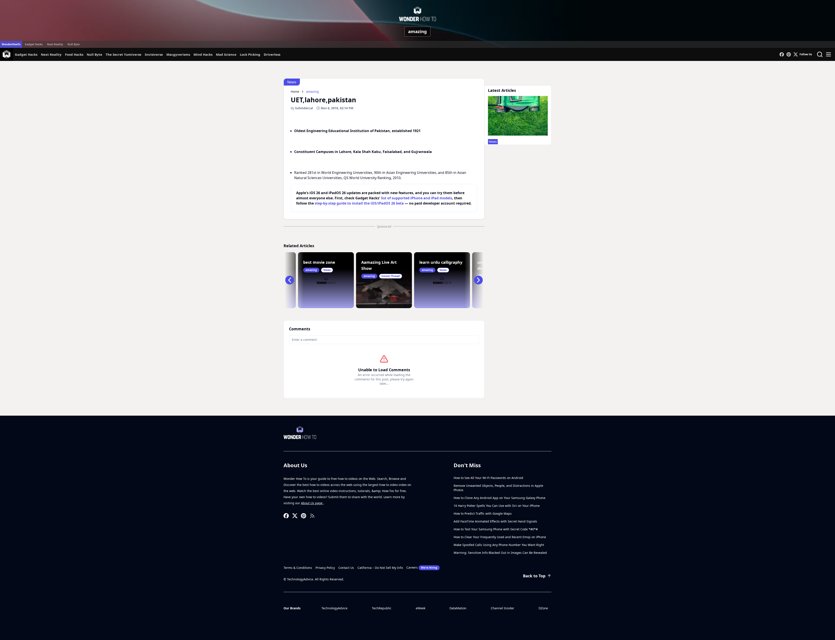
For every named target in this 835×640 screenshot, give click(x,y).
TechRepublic (381, 608)
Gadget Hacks (34, 44)
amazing (417, 31)
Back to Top (534, 575)
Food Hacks (74, 54)
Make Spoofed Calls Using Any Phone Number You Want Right (499, 545)
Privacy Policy (325, 568)
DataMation (457, 608)
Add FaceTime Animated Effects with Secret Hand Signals (495, 521)
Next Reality (55, 44)
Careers (421, 567)
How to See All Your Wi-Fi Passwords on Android (488, 478)
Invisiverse (154, 54)
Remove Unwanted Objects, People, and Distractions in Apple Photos (498, 488)
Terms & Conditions (298, 568)
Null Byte (73, 44)
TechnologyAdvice (334, 608)
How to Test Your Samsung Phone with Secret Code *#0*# (496, 529)
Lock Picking (250, 54)
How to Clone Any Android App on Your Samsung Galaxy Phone (499, 498)
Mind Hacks (203, 54)
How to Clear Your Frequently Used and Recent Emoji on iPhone (500, 537)
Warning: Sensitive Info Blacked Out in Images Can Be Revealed (500, 553)
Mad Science (226, 54)
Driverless (272, 54)
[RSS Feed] (312, 515)
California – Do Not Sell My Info (380, 568)
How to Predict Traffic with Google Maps (483, 513)
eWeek (420, 608)
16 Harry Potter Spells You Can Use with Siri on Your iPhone (497, 506)
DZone (543, 608)
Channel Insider (502, 608)
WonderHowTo (11, 44)
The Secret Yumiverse (123, 54)
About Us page (312, 503)
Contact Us (346, 568)
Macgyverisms (178, 54)
